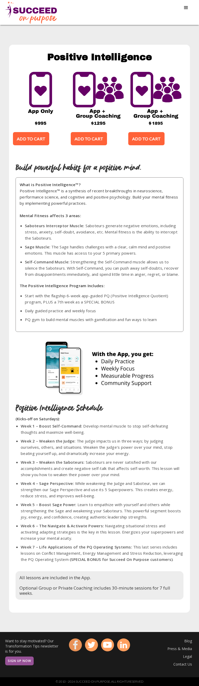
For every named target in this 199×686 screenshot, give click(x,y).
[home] (31, 12)
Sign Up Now (19, 661)
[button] (186, 8)
